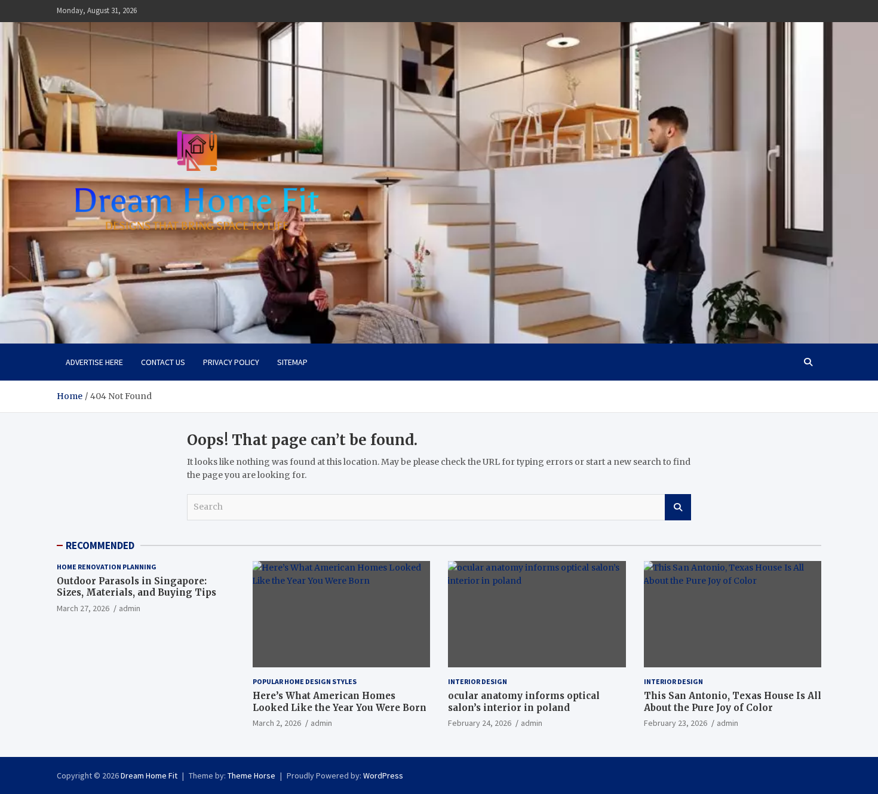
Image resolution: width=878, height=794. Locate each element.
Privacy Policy (231, 362)
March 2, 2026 (277, 723)
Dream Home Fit (149, 775)
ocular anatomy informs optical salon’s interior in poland (524, 701)
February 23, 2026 (675, 723)
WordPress (383, 775)
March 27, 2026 (83, 608)
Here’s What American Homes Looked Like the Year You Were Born (339, 701)
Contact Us (163, 362)
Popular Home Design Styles (305, 681)
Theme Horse (251, 775)
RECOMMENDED (100, 545)
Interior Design (477, 681)
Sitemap (292, 362)
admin (129, 608)
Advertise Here (94, 362)
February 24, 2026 (479, 723)
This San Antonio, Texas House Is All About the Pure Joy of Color (732, 701)
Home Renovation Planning (106, 566)
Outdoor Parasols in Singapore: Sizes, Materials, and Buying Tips (136, 587)
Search (678, 507)
